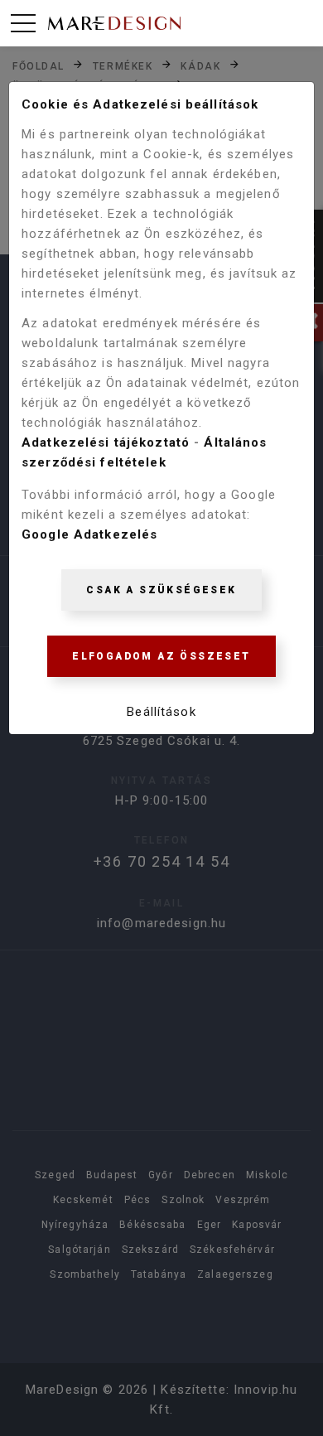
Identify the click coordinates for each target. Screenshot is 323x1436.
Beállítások (161, 711)
